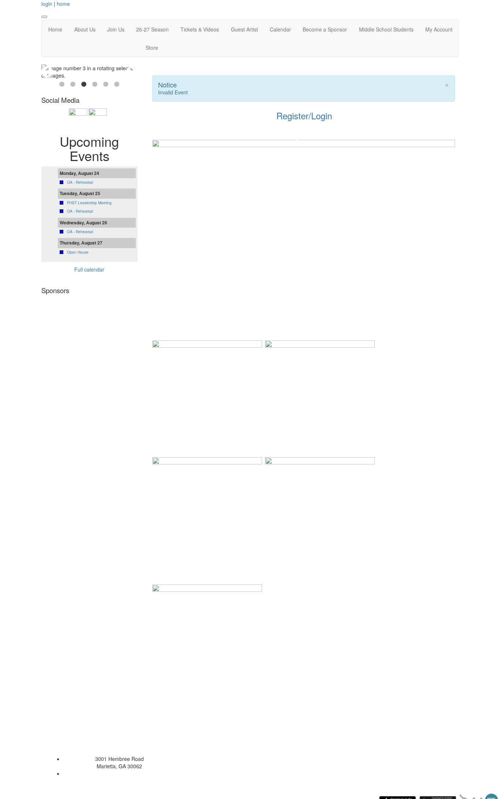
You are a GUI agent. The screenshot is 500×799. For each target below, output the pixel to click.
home (63, 3)
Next (132, 72)
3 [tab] (83, 84)
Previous (47, 72)
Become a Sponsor (325, 29)
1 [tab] (62, 84)
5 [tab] (105, 84)
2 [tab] (73, 84)
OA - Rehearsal (80, 182)
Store (152, 47)
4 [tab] (94, 84)
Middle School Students (386, 29)
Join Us (115, 29)
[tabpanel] (89, 71)
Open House (78, 252)
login (46, 3)
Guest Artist (244, 29)
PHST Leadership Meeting (89, 202)
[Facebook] (88, 116)
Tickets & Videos (199, 29)
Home (55, 29)
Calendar (280, 29)
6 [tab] (116, 84)
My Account (438, 29)
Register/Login (304, 115)
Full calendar (89, 269)
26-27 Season (152, 29)
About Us (85, 29)
